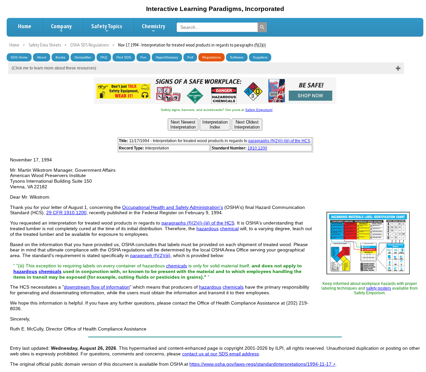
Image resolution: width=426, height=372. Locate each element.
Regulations (211, 57)
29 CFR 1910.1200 (66, 212)
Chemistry (153, 26)
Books (60, 57)
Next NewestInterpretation (183, 125)
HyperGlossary (167, 57)
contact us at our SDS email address (220, 353)
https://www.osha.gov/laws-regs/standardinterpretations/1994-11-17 (260, 364)
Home (24, 26)
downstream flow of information (97, 287)
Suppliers (260, 57)
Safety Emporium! (259, 110)
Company (61, 26)
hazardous (207, 228)
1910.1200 (257, 148)
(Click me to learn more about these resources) (54, 68)
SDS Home (19, 57)
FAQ (104, 57)
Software (237, 57)
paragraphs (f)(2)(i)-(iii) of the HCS (279, 141)
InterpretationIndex (215, 125)
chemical (229, 228)
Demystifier (83, 57)
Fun (143, 57)
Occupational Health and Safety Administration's (172, 207)
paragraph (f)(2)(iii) (150, 255)
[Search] (262, 27)
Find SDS (123, 57)
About (41, 57)
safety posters (378, 288)
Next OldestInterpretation (247, 125)
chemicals (176, 265)
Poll (190, 57)
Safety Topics (106, 26)
